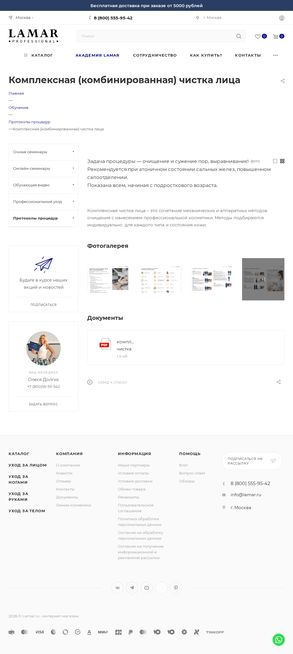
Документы (67, 497)
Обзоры (187, 481)
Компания (69, 453)
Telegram (132, 588)
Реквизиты (128, 497)
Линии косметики (73, 505)
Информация (134, 453)
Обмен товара (132, 489)
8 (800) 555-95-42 (113, 18)
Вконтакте (117, 588)
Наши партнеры (134, 465)
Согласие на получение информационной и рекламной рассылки (141, 552)
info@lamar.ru (246, 494)
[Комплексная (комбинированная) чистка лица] (108, 279)
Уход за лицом (28, 465)
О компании (68, 465)
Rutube (161, 588)
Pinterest (176, 588)
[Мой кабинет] (281, 18)
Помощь (190, 453)
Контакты (65, 489)
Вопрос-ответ (192, 473)
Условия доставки (135, 481)
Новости (64, 473)
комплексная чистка (126, 345)
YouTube (146, 588)
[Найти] (239, 36)
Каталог (19, 453)
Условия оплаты (133, 473)
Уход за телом (27, 511)
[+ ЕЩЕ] (275, 55)
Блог (183, 465)
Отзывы (63, 481)
